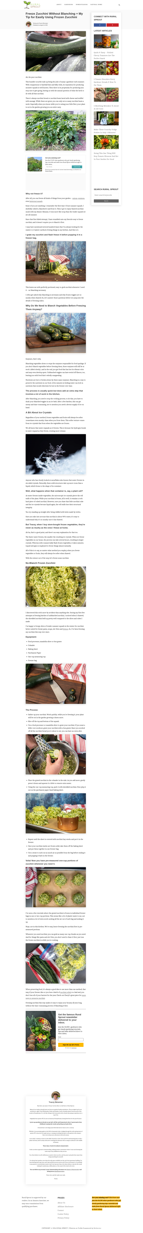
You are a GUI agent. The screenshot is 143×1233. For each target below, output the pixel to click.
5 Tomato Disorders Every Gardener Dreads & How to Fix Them (105, 82)
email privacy (74, 1047)
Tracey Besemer (43, 23)
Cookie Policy (63, 1214)
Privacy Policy (63, 1218)
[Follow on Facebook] (100, 25)
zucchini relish (65, 992)
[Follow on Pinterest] (113, 25)
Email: (59, 1037)
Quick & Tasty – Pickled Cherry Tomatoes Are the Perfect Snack (104, 56)
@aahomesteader (59, 1171)
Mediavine (97, 1228)
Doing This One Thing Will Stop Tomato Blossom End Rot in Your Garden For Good (106, 156)
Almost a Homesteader (73, 1169)
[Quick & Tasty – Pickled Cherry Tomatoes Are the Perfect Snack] (106, 41)
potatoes (81, 198)
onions (74, 198)
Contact (61, 1210)
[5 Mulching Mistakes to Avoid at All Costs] (106, 95)
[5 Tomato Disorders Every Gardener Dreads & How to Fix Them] (106, 68)
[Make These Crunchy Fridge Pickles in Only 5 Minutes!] (106, 118)
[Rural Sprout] (32, 5)
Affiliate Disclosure (66, 1207)
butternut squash (36, 201)
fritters (65, 629)
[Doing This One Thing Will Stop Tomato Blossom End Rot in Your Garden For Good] (106, 142)
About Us (61, 1203)
